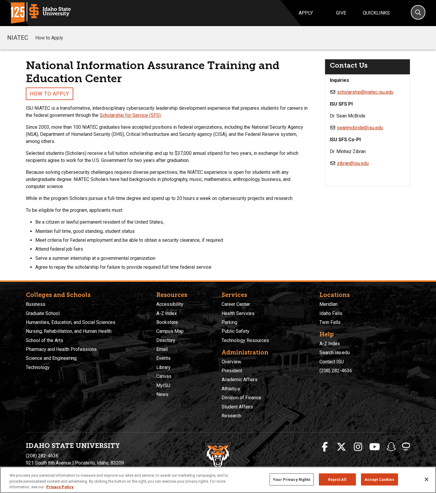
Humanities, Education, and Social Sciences (70, 322)
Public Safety (235, 331)
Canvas (163, 376)
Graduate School (43, 313)
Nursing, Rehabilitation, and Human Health (69, 331)
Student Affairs (237, 407)
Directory (165, 340)
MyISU (163, 385)
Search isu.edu (334, 352)
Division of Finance (241, 397)
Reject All (337, 479)
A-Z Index (166, 313)
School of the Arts (44, 340)
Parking (229, 322)
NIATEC (17, 37)
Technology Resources (245, 340)
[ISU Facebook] (325, 447)
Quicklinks (376, 13)
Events (163, 358)
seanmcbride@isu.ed (359, 128)
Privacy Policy (60, 487)
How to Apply (49, 38)
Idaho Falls (330, 313)
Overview (231, 362)
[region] (218, 480)
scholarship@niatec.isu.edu (365, 92)
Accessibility (169, 304)
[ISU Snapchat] (391, 447)
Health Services (238, 313)
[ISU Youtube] (375, 447)
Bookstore (167, 322)
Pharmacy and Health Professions (61, 349)
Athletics (231, 389)
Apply (306, 13)
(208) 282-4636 (335, 370)
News (162, 394)
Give (341, 13)
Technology (38, 367)
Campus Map (170, 331)
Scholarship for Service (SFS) (130, 115)
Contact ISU (331, 362)
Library (163, 367)
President (232, 370)
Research (231, 416)
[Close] (426, 479)
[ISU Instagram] (358, 447)
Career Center (236, 304)
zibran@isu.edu (353, 163)
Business (35, 304)
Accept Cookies (379, 479)
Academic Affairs (239, 379)
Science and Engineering (51, 358)
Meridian (328, 304)
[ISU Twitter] (341, 447)
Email (162, 349)
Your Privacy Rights (291, 479)
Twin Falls (329, 322)
